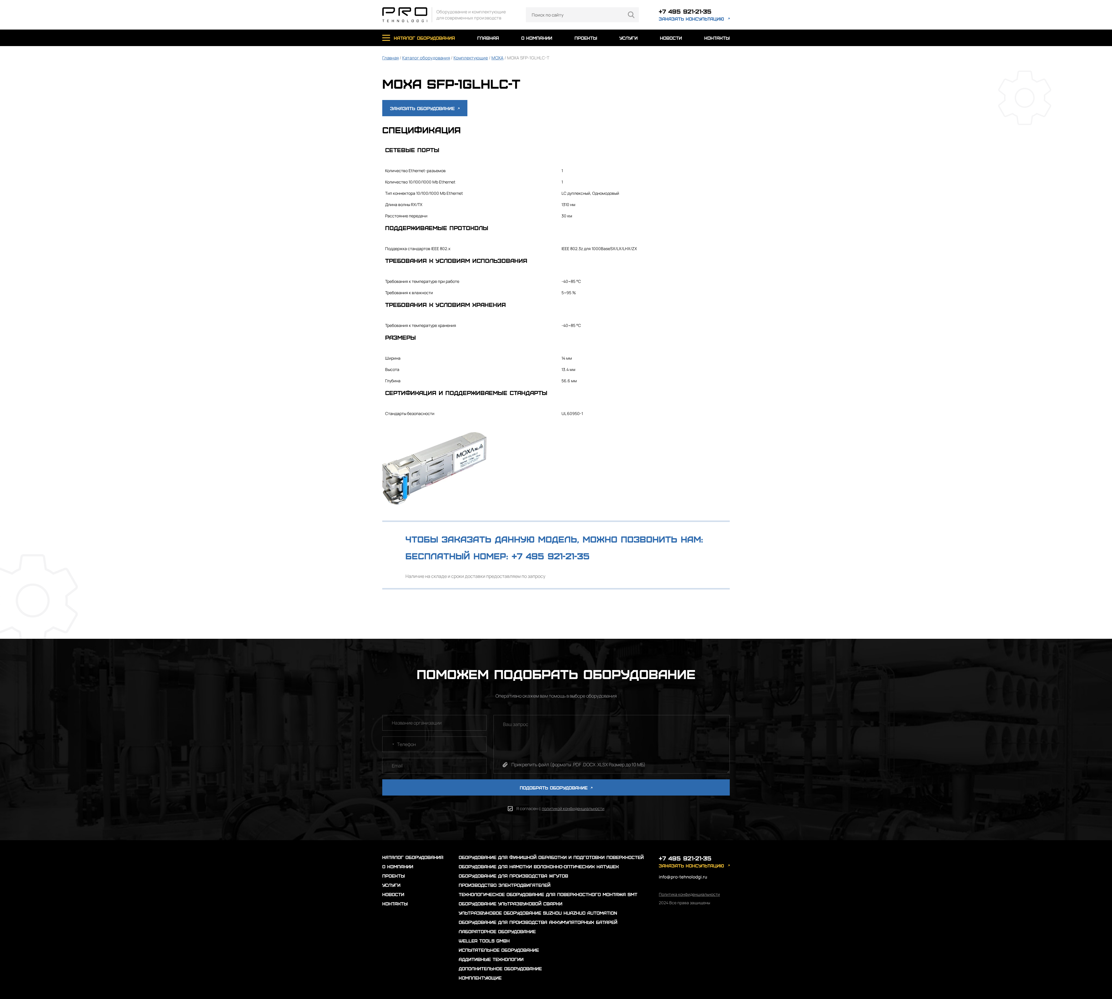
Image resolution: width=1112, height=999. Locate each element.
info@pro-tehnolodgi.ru (683, 877)
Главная (390, 58)
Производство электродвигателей (504, 884)
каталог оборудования (424, 37)
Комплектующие (470, 58)
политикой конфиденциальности (573, 808)
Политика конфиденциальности (689, 894)
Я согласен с (560, 808)
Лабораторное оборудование (497, 931)
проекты (586, 37)
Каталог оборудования (426, 58)
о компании (536, 37)
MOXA (497, 58)
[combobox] (389, 744)
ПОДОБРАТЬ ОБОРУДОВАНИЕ (554, 787)
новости (671, 37)
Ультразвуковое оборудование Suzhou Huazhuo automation (538, 912)
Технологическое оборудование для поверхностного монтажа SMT (548, 894)
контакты (717, 37)
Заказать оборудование (423, 108)
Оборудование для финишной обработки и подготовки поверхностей (551, 857)
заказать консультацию (691, 18)
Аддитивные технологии (491, 959)
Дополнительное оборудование (500, 968)
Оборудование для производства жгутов (513, 875)
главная (488, 37)
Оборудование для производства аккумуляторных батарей (538, 922)
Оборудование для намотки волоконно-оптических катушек (539, 866)
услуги (628, 37)
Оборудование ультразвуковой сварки (510, 903)
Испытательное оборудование (499, 949)
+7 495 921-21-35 (685, 11)
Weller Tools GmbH (484, 940)
